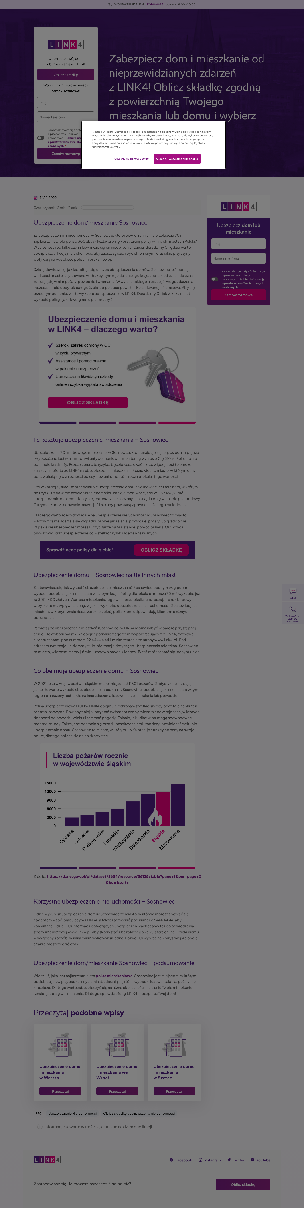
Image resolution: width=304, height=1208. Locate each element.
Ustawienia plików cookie (131, 158)
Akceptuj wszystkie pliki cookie (177, 158)
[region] (153, 145)
